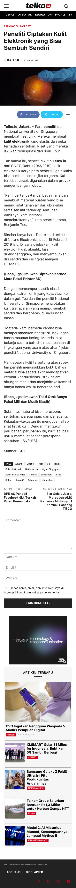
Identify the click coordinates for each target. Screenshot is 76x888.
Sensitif (20, 480)
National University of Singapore (42, 469)
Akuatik (19, 463)
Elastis (30, 463)
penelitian (46, 474)
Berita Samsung (36, 788)
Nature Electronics (15, 474)
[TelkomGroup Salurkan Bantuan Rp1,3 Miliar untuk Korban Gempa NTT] (15, 809)
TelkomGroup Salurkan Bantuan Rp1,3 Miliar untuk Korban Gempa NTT (48, 805)
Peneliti (33, 474)
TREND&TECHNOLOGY (17, 26)
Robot (8, 480)
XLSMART (32, 757)
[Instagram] (49, 881)
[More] (68, 114)
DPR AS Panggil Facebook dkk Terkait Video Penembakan (20, 497)
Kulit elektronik (13, 469)
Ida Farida (13, 60)
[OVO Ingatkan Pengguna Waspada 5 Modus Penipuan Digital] (38, 702)
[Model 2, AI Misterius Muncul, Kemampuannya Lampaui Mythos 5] (15, 836)
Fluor (40, 463)
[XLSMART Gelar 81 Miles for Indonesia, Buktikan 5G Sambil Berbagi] (15, 752)
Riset (58, 474)
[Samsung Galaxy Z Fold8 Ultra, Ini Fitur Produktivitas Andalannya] (15, 779)
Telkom (31, 813)
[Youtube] (68, 881)
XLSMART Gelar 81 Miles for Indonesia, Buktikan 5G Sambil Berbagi (47, 748)
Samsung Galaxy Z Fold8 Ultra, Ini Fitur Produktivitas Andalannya (47, 777)
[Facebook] (39, 881)
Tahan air (32, 480)
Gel (48, 463)
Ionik (56, 463)
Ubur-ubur (47, 480)
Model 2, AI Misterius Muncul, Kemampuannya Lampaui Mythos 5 (47, 832)
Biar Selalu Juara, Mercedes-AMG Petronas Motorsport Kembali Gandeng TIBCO (56, 501)
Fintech (11, 735)
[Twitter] (58, 881)
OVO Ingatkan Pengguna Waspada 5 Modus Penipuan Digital (35, 728)
